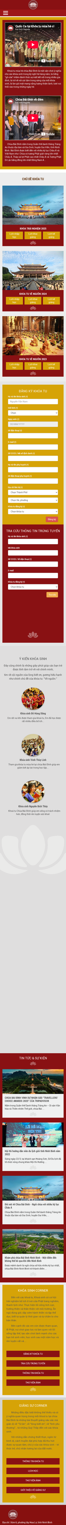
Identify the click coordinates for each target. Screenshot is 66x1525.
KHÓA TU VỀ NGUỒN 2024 (33, 293)
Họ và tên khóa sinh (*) (18, 396)
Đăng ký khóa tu (33, 1354)
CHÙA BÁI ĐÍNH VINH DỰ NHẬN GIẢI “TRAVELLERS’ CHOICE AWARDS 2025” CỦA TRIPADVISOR (31, 1099)
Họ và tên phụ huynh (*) (18, 465)
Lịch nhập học (14, 235)
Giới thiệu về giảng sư (33, 1490)
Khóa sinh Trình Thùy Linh (33, 759)
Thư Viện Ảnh (33, 1480)
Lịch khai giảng (32, 235)
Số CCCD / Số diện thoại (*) (20, 559)
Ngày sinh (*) (13, 419)
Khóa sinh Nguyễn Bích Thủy (33, 806)
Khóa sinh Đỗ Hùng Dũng (33, 713)
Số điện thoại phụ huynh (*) (20, 476)
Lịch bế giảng (51, 235)
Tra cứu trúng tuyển (33, 1363)
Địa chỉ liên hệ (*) (15, 487)
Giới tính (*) (13, 408)
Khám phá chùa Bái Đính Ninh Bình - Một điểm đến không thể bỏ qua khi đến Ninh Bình (30, 1259)
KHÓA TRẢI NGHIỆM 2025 (33, 228)
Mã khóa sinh (14, 548)
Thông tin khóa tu (33, 1373)
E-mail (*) (12, 442)
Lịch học (33, 1471)
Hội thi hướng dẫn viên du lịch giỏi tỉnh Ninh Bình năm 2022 (32, 1153)
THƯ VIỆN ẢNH (33, 1382)
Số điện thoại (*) (15, 430)
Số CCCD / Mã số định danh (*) (21, 453)
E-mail (11, 570)
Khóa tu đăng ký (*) (16, 506)
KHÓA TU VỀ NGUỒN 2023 (33, 359)
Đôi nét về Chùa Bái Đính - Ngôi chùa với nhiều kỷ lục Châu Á (32, 1206)
